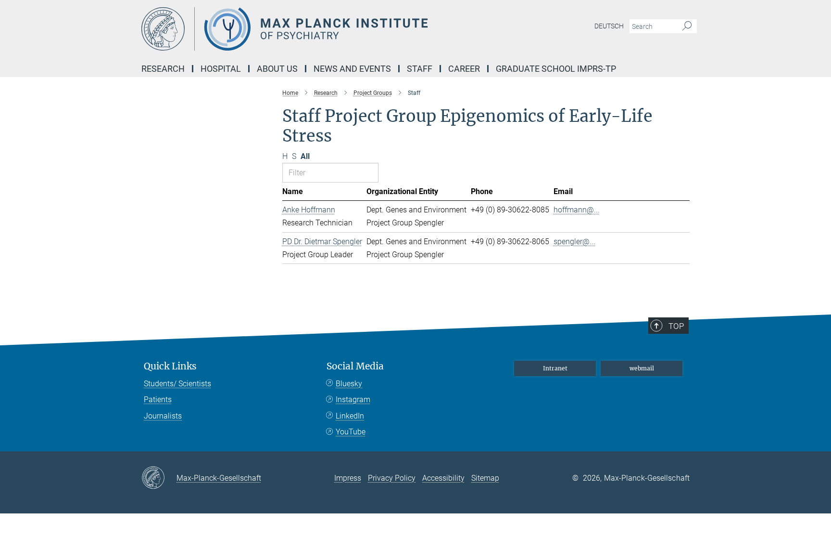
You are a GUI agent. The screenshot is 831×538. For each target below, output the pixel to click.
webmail (642, 368)
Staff (419, 68)
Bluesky (349, 383)
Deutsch (609, 26)
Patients (158, 399)
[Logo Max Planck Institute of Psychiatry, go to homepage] (321, 29)
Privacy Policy (392, 478)
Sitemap (485, 478)
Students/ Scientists (177, 383)
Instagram (353, 399)
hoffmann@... (577, 209)
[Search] (687, 26)
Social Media (355, 366)
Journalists (163, 415)
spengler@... (574, 241)
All (305, 156)
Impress (347, 478)
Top (676, 326)
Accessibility (443, 478)
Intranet (555, 368)
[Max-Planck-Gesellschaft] (158, 478)
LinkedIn (350, 415)
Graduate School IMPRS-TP (556, 68)
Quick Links (170, 366)
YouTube (350, 431)
